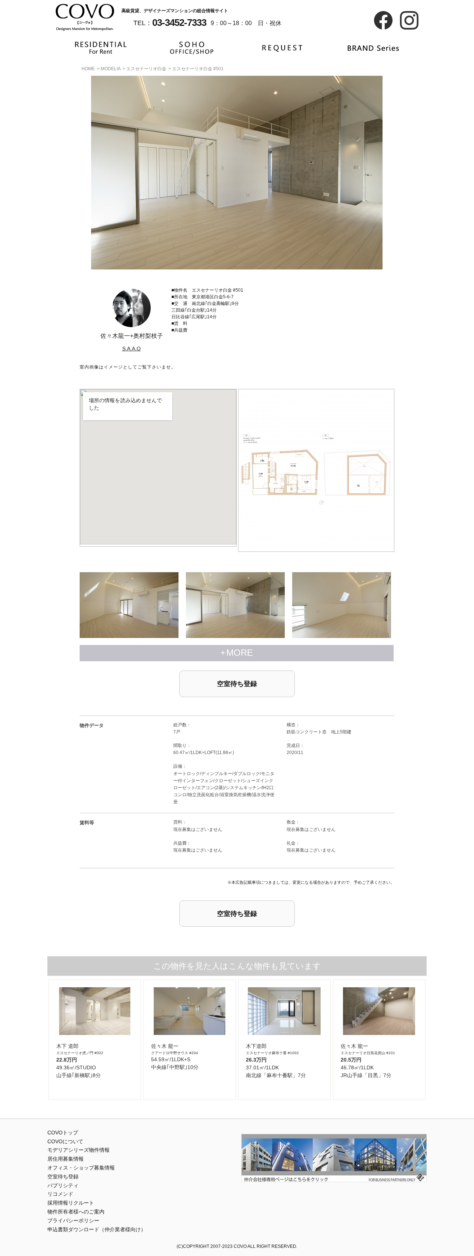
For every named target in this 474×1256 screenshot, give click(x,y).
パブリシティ (63, 1185)
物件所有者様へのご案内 (75, 1212)
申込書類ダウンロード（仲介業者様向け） (96, 1229)
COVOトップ (62, 1133)
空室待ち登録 (237, 684)
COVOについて (65, 1141)
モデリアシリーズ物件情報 (78, 1150)
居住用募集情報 (65, 1159)
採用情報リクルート (70, 1203)
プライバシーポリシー (73, 1220)
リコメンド (60, 1194)
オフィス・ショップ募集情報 (81, 1168)
